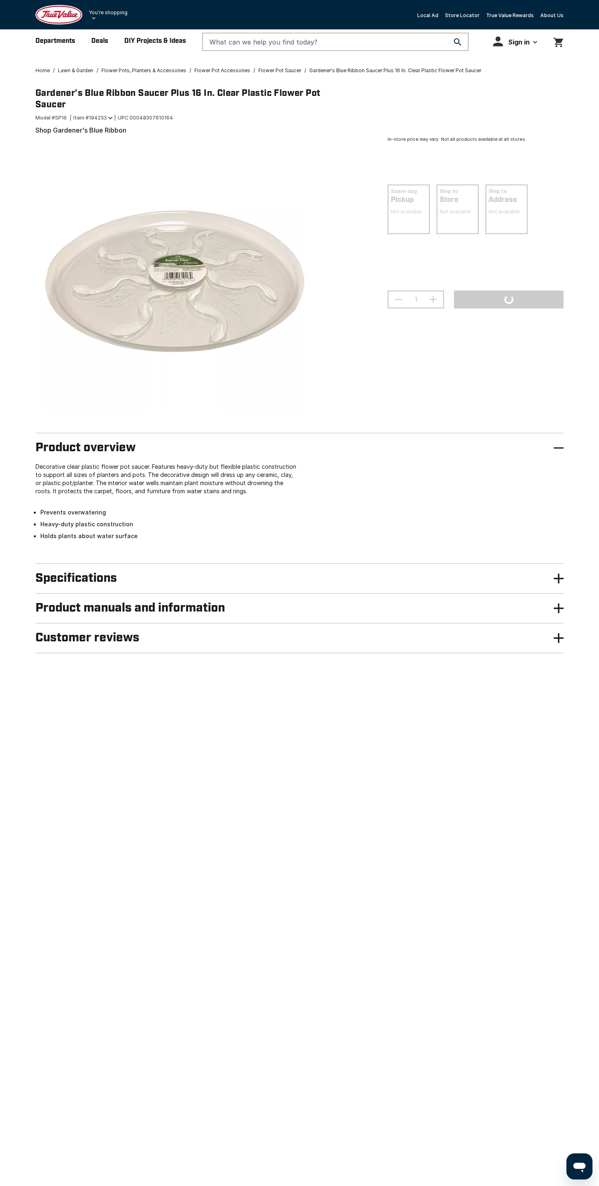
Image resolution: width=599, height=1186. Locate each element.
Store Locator (462, 15)
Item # (90, 118)
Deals (99, 41)
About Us (552, 15)
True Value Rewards (510, 15)
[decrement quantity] (398, 299)
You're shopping (108, 12)
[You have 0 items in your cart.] (558, 41)
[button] (515, 41)
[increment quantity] (433, 299)
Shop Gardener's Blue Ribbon (80, 130)
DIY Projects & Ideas (155, 41)
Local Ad (427, 15)
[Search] (457, 42)
